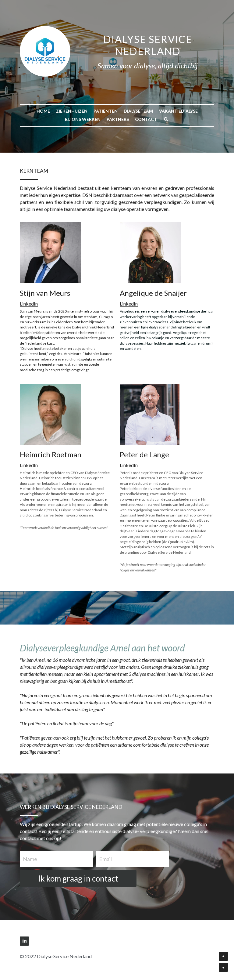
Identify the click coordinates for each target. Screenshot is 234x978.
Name (30, 859)
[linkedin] (24, 941)
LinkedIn (29, 303)
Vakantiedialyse (178, 111)
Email (105, 859)
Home (43, 111)
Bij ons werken (83, 119)
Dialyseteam (138, 111)
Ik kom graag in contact (78, 878)
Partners (118, 119)
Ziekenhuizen (71, 111)
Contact (146, 119)
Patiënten (106, 111)
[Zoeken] (166, 119)
